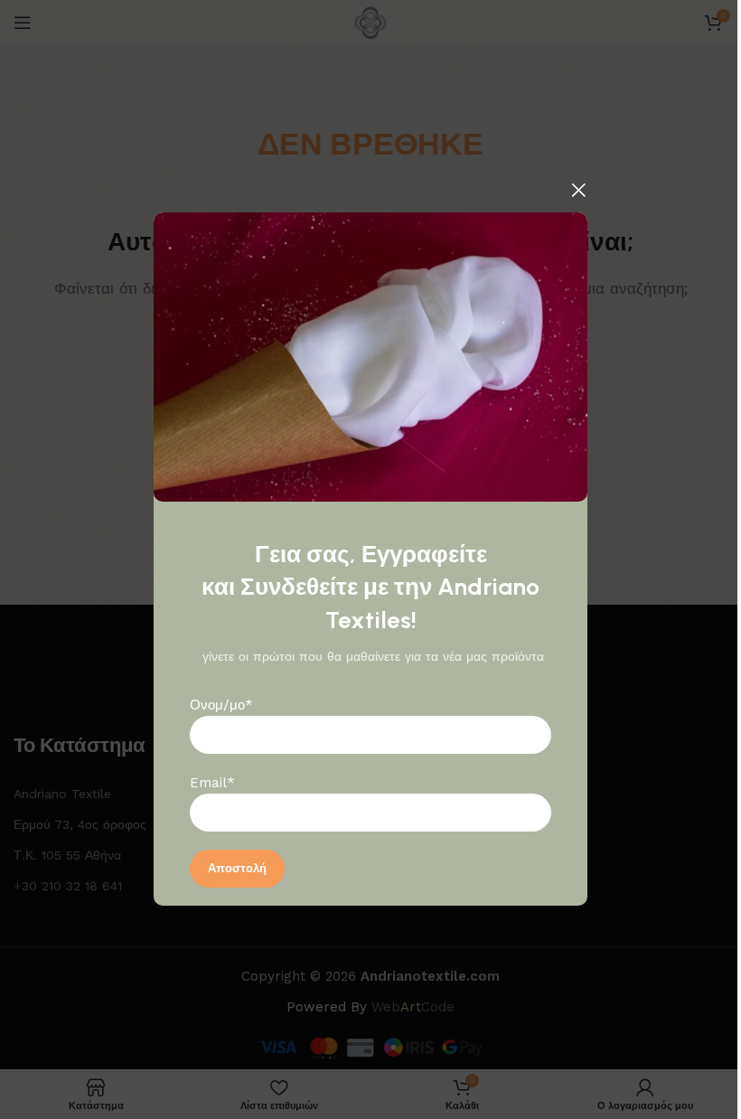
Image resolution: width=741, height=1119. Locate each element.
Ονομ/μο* (221, 706)
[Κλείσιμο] (578, 189)
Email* (212, 784)
